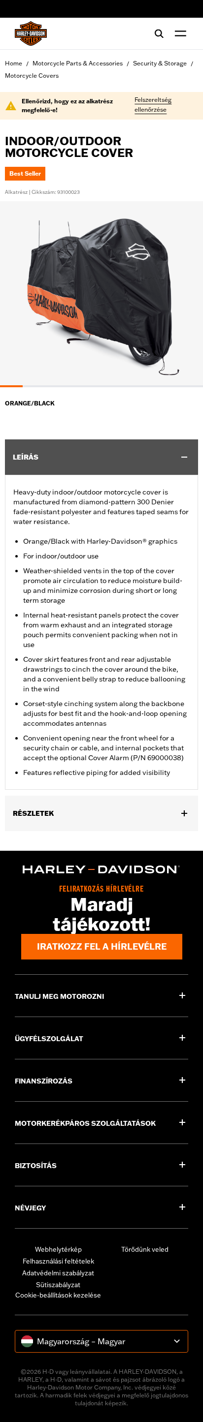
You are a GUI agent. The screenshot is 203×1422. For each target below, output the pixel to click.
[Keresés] (159, 33)
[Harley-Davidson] (101, 869)
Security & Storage (160, 63)
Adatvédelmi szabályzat (58, 1273)
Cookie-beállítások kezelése (58, 1295)
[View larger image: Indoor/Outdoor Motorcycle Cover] (101, 292)
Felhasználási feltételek (58, 1261)
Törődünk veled (145, 1249)
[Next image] (183, 294)
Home (13, 63)
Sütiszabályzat (58, 1285)
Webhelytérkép (58, 1249)
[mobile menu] (178, 33)
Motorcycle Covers (32, 75)
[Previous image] (20, 294)
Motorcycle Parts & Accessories (78, 63)
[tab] (11, 386)
